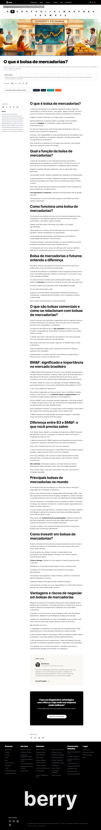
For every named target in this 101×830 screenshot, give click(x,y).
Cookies (29, 825)
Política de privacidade (88, 752)
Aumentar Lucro (55, 765)
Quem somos (34, 2)
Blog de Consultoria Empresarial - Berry (17, 6)
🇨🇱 (94, 2)
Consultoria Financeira (26, 749)
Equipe (41, 2)
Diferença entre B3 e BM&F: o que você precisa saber (13, 125)
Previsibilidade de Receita (58, 762)
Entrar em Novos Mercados (42, 768)
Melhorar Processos (56, 752)
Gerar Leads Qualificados (58, 749)
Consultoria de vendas (26, 752)
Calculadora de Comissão (73, 766)
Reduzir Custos (39, 757)
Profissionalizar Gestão (57, 757)
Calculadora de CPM (72, 763)
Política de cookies (87, 755)
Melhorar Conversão (41, 762)
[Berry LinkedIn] (39, 737)
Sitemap (34, 825)
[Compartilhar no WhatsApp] (23, 83)
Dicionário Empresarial (10, 770)
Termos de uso (86, 749)
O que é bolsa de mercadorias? (36, 61)
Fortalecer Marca (40, 770)
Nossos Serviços (25, 770)
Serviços (48, 2)
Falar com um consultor (56, 716)
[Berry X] (35, 737)
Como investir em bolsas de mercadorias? (12, 129)
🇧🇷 (90, 2)
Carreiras (7, 755)
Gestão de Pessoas (40, 755)
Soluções (55, 2)
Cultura (6, 757)
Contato (7, 768)
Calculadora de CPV (72, 768)
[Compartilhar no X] (15, 83)
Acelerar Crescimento (41, 765)
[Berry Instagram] (43, 737)
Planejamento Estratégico (58, 755)
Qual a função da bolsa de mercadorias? (12, 116)
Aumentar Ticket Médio (57, 760)
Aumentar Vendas (40, 749)
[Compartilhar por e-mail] (26, 83)
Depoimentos (68, 2)
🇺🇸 (92, 2)
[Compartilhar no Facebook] (19, 83)
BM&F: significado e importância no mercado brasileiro (13, 123)
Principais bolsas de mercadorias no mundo (13, 127)
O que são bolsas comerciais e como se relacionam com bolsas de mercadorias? (13, 121)
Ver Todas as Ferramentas (73, 774)
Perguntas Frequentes (10, 773)
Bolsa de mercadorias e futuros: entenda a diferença (13, 119)
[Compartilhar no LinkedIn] (12, 83)
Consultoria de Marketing (27, 763)
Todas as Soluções (56, 775)
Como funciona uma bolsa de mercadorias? (13, 118)
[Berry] (9, 2)
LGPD (84, 757)
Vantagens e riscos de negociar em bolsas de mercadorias (13, 131)
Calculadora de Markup (73, 756)
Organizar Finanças (40, 752)
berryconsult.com (41, 825)
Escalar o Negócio (56, 768)
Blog (62, 2)
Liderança (7, 752)
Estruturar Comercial (41, 760)
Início (5, 6)
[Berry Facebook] (31, 737)
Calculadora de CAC (72, 771)
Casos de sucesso (9, 762)
